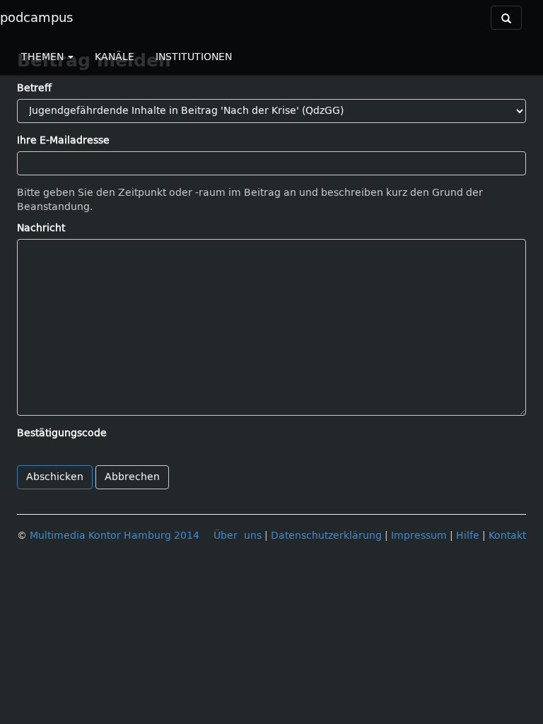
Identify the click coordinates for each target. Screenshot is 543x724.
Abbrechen (132, 477)
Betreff (34, 88)
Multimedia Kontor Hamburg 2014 (114, 536)
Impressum (419, 536)
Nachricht (41, 228)
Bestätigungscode (62, 433)
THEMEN (43, 57)
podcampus (36, 17)
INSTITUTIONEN (194, 57)
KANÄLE (114, 57)
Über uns (238, 536)
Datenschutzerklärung (326, 536)
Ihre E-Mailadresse (63, 140)
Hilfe (467, 536)
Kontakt (507, 536)
